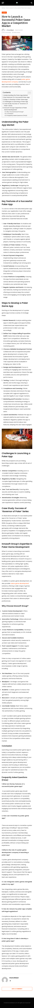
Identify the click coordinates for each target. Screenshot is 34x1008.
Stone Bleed (10, 30)
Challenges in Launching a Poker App (16, 101)
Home (3, 8)
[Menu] (3, 3)
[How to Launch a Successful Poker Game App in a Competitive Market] (17, 43)
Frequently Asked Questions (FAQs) (17, 115)
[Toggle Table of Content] (28, 92)
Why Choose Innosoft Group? (15, 112)
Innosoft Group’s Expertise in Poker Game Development (15, 109)
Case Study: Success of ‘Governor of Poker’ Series (16, 105)
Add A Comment (17, 989)
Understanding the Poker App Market (16, 95)
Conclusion (10, 113)
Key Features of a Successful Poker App (17, 97)
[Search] (31, 3)
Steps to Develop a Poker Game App (16, 99)
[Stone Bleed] (17, 2)
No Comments (7, 32)
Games (4, 12)
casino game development (19, 583)
